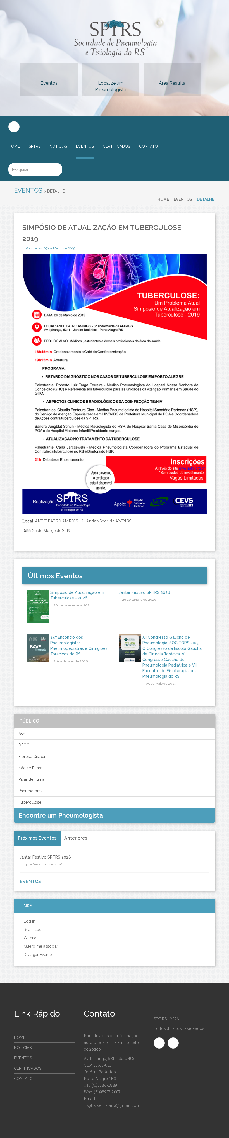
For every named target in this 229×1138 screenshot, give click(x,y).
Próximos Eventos (37, 838)
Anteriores (75, 838)
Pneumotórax (30, 791)
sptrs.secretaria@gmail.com (113, 1105)
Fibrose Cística (31, 756)
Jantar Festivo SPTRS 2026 (144, 592)
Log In (29, 921)
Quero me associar (40, 946)
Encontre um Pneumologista (61, 815)
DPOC (23, 745)
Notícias (58, 146)
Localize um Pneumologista (110, 86)
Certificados (116, 146)
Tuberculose (29, 802)
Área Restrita (172, 83)
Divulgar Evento (37, 954)
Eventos (49, 83)
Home (14, 146)
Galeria (29, 938)
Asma (23, 733)
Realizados (33, 929)
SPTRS (34, 146)
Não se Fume (30, 768)
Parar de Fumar (32, 779)
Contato (148, 146)
